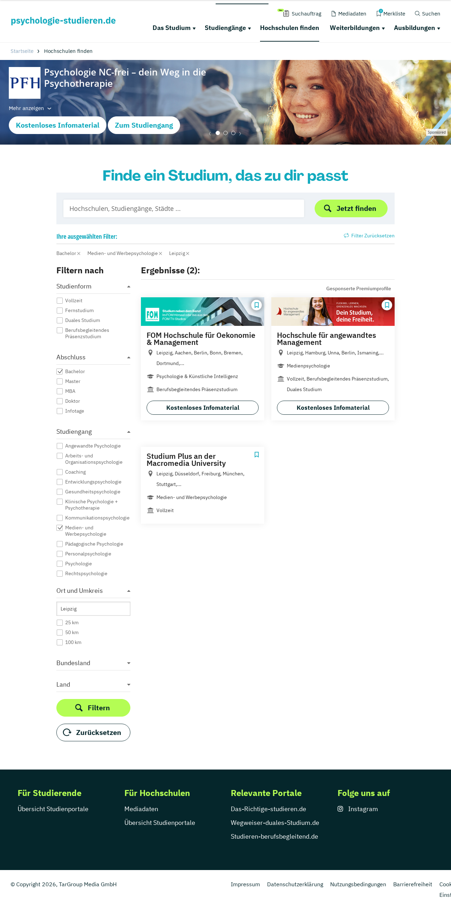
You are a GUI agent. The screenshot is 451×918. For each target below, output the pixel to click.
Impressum (245, 884)
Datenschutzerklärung (295, 884)
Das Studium (172, 28)
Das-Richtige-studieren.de (268, 809)
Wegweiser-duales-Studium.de (275, 823)
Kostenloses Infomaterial (57, 125)
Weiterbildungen (355, 28)
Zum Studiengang (144, 125)
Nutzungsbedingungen (358, 884)
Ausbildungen (414, 28)
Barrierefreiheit (412, 884)
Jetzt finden (356, 208)
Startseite (22, 51)
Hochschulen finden (289, 28)
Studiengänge (225, 28)
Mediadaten (141, 809)
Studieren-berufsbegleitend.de (274, 836)
